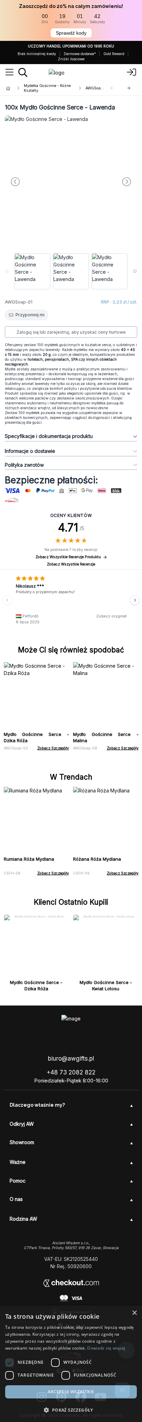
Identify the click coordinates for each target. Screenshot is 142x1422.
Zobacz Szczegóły (53, 748)
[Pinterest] (61, 1397)
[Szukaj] (23, 72)
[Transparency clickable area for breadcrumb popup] (44, 88)
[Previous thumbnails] (7, 271)
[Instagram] (41, 1397)
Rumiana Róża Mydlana (29, 859)
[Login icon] (132, 72)
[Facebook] (81, 1397)
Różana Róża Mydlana (97, 859)
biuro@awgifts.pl (71, 1058)
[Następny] (129, 88)
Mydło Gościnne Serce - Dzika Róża (36, 985)
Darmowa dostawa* (80, 54)
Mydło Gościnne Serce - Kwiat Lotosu (106, 985)
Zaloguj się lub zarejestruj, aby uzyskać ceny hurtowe (71, 332)
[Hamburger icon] (9, 72)
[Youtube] (100, 1397)
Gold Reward (113, 54)
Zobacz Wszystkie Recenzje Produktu (68, 557)
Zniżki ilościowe (71, 59)
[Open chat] (122, 1390)
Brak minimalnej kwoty (37, 54)
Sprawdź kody (71, 33)
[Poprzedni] (7, 600)
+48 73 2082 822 (71, 1072)
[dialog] (9, 1412)
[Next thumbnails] (135, 271)
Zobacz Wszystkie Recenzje (71, 564)
